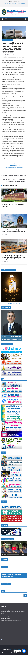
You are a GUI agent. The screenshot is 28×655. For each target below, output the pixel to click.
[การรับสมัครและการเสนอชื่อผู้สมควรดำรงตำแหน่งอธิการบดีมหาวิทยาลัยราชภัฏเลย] (14, 215)
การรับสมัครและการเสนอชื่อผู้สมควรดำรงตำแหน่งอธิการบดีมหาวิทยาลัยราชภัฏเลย (13, 231)
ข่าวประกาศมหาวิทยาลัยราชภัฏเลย (7, 40)
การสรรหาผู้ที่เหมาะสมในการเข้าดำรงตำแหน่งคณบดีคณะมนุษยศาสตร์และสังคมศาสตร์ (14, 180)
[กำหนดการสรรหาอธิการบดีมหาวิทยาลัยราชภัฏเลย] (14, 189)
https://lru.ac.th (8, 618)
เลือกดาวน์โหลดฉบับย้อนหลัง (14, 303)
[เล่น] (3, 554)
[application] (14, 548)
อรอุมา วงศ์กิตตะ (12, 54)
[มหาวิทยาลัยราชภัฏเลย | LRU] (2, 19)
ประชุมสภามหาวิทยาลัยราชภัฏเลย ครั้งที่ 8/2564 (14, 175)
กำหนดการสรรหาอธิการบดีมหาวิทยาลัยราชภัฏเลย (13, 205)
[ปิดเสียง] (23, 554)
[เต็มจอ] (25, 554)
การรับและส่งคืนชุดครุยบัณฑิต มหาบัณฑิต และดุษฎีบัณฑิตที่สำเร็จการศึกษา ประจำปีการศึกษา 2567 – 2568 (15, 3)
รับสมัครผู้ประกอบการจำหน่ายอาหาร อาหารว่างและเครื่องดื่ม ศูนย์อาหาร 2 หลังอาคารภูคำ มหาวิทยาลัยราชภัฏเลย (13, 257)
